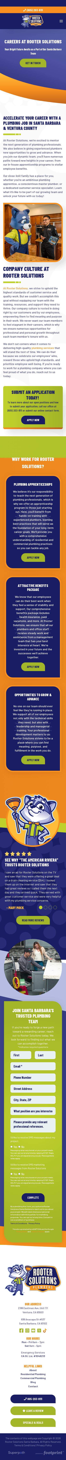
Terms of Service (37, 1232)
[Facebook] (21, 1331)
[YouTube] (33, 1331)
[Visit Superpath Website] (16, 1453)
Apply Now (33, 420)
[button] (40, 907)
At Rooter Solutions (15, 288)
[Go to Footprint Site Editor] (49, 1453)
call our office (46, 406)
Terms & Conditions (18, 1223)
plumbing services (43, 348)
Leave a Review (34, 1411)
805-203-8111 (34, 1399)
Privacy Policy (34, 1223)
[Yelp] (39, 1331)
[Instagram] (27, 1331)
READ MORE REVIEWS (33, 920)
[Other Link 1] (45, 1331)
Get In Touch (33, 63)
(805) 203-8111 (35, 10)
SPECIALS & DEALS (33, 1422)
